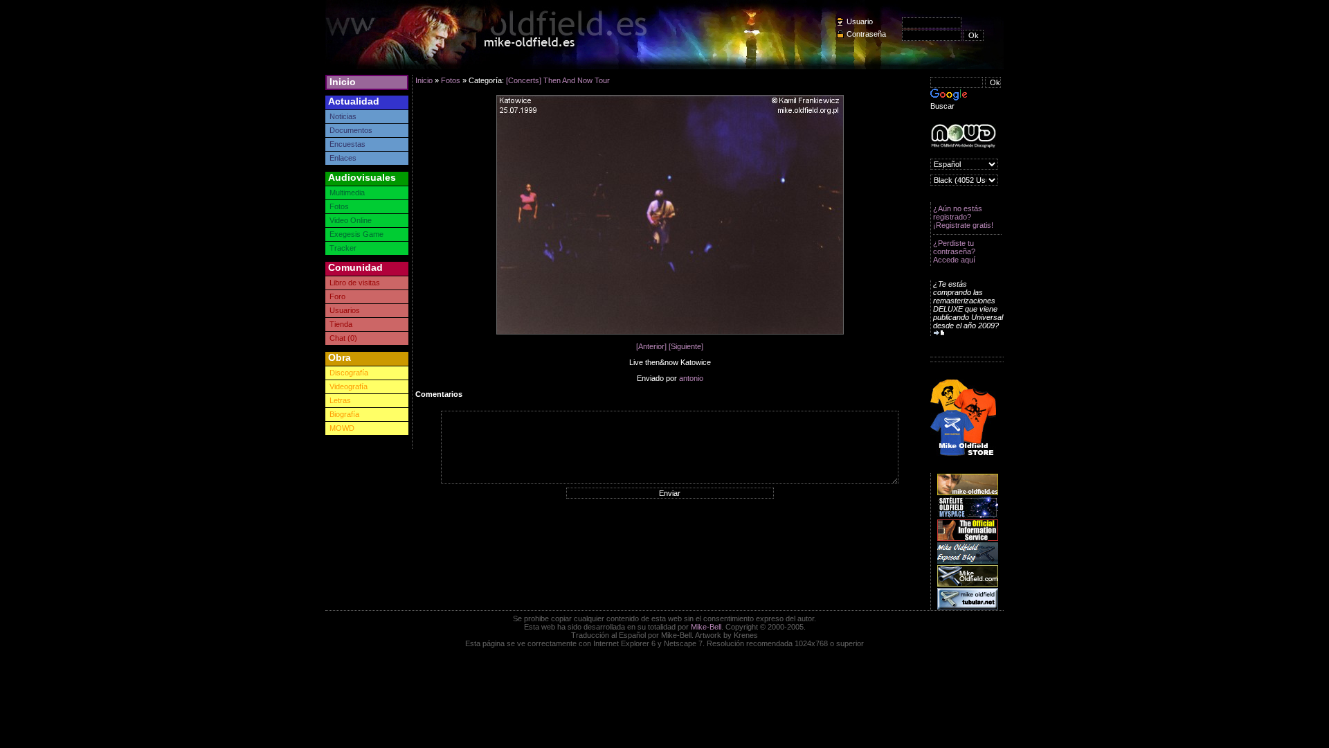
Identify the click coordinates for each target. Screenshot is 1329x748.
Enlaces (342, 158)
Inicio (342, 81)
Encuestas (347, 144)
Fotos (339, 206)
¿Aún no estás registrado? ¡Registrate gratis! (963, 216)
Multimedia (347, 192)
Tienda (340, 324)
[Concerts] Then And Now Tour (558, 80)
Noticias (342, 116)
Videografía (348, 386)
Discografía (348, 372)
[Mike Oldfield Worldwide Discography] (963, 136)
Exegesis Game (356, 234)
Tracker (342, 248)
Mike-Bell (706, 627)
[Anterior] (651, 346)
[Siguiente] (686, 346)
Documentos (350, 130)
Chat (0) (343, 338)
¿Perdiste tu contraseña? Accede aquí (954, 251)
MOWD (341, 428)
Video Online (350, 220)
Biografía (344, 414)
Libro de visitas (354, 282)
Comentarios (438, 394)
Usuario (860, 21)
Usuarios (344, 310)
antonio (691, 378)
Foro (337, 296)
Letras (340, 400)
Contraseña (866, 34)
